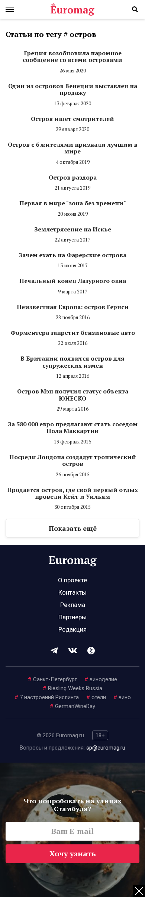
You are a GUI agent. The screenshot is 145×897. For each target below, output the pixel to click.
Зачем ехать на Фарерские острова (72, 255)
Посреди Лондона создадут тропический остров (72, 460)
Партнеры (72, 617)
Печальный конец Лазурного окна (72, 281)
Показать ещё (73, 528)
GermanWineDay (72, 706)
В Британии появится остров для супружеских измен (72, 361)
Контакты (72, 592)
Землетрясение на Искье (72, 229)
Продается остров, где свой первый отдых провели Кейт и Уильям (72, 493)
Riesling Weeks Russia (72, 688)
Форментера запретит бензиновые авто (72, 332)
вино (122, 697)
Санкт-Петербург (52, 679)
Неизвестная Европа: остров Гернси (73, 307)
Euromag (72, 9)
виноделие (100, 679)
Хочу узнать (72, 853)
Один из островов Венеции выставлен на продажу (72, 89)
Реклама (72, 604)
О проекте (72, 580)
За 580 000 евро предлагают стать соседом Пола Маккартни (73, 427)
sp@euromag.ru (105, 747)
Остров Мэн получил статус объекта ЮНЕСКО (72, 394)
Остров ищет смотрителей (72, 119)
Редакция (72, 629)
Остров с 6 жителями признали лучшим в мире (73, 147)
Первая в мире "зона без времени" (72, 203)
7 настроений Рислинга (46, 697)
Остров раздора (73, 177)
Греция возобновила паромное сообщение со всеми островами (72, 56)
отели (96, 697)
